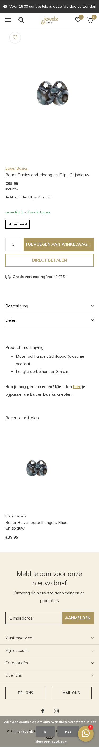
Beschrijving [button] (16, 305)
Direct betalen (49, 260)
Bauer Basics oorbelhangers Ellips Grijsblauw (36, 525)
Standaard (17, 224)
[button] (8, 20)
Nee (68, 732)
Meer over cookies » (51, 741)
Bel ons (25, 693)
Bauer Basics (16, 168)
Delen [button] (10, 320)
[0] (89, 20)
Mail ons (71, 693)
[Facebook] (42, 711)
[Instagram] (56, 711)
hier (77, 386)
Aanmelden (78, 617)
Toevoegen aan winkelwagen (59, 244)
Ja (45, 732)
